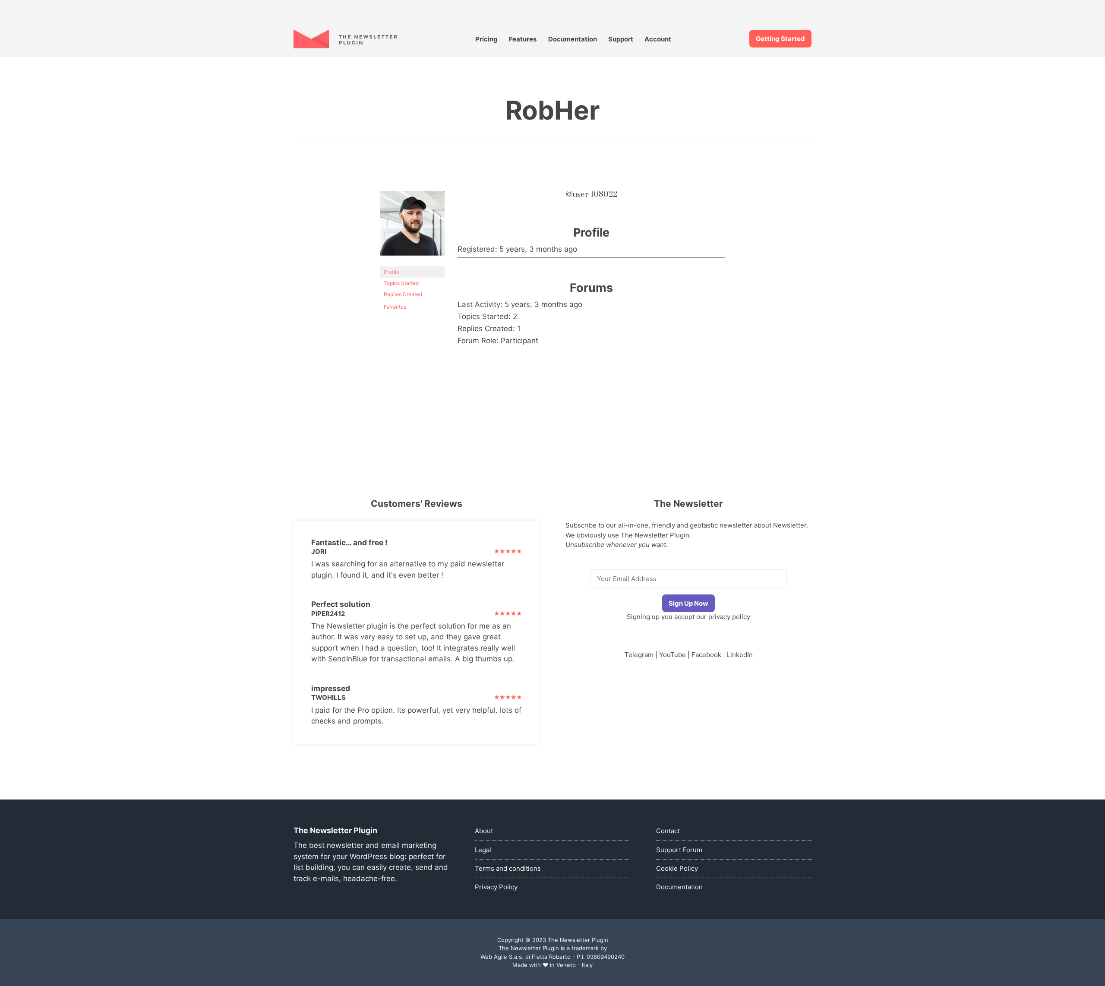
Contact (668, 831)
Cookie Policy (677, 868)
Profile (391, 272)
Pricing (486, 39)
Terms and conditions (508, 868)
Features (523, 39)
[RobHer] (412, 262)
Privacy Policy (496, 887)
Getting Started (780, 39)
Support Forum (679, 850)
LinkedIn (740, 655)
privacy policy (729, 617)
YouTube (672, 655)
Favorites (395, 306)
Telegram (639, 655)
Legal (483, 850)
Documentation (572, 39)
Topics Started (401, 283)
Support (620, 39)
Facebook (706, 655)
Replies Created (403, 294)
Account (657, 39)
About (484, 831)
